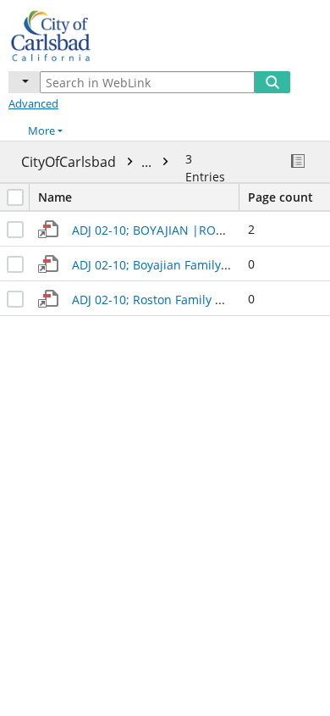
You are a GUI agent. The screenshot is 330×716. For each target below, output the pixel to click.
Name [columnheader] (55, 197)
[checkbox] (15, 197)
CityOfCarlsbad (88, 162)
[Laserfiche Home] (71, 33)
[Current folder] (24, 82)
